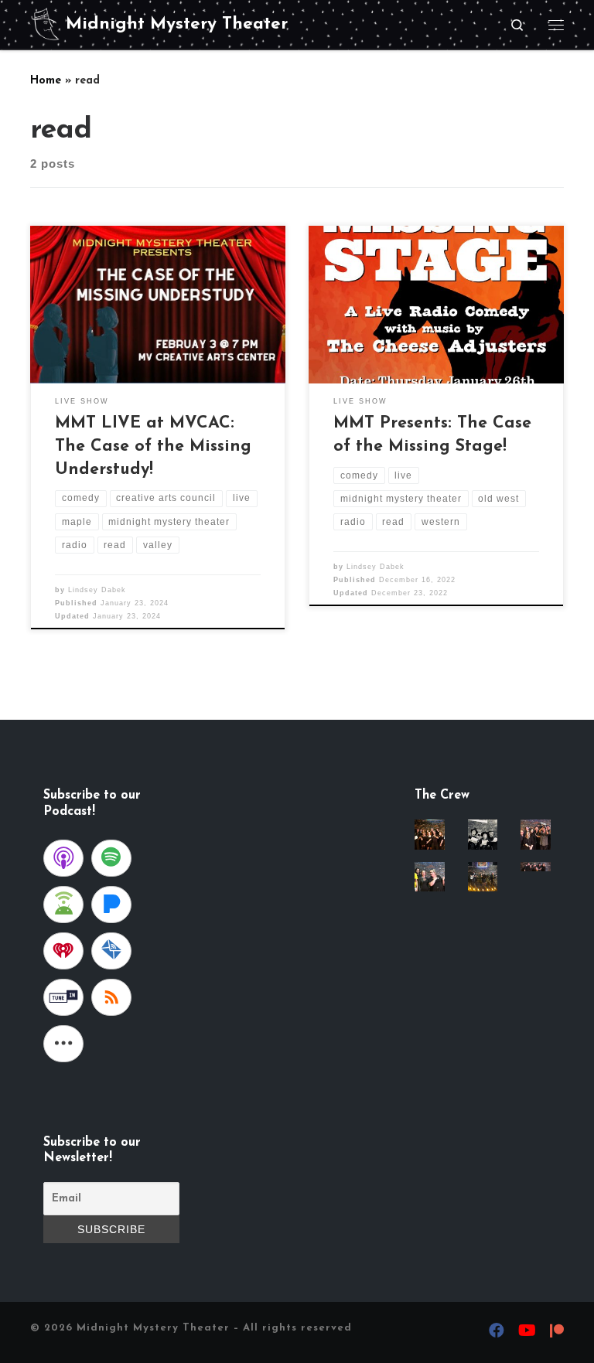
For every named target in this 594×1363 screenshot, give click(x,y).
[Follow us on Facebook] (496, 1332)
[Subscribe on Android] (63, 904)
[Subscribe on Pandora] (111, 904)
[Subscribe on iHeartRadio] (63, 950)
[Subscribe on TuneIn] (63, 997)
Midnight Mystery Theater (153, 1328)
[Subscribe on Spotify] (111, 858)
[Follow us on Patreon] (557, 1333)
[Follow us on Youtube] (527, 1332)
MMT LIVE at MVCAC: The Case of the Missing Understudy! (153, 446)
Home (45, 81)
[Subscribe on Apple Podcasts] (63, 858)
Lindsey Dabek (97, 590)
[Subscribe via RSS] (111, 997)
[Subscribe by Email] (111, 950)
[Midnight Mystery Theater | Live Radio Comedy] (45, 23)
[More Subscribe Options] (63, 1043)
